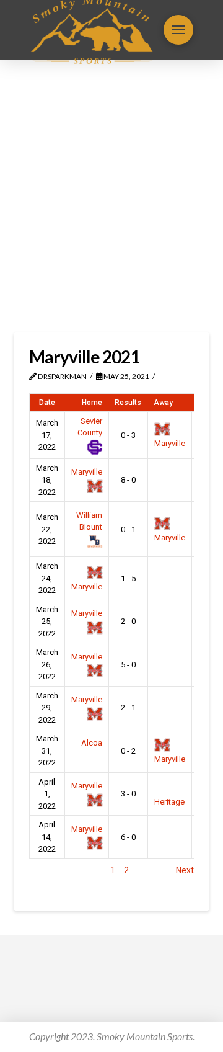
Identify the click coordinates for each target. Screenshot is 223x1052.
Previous (46, 870)
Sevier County (89, 427)
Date (47, 402)
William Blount (89, 521)
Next (185, 870)
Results (128, 402)
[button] (178, 30)
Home (92, 402)
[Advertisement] (111, 196)
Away (163, 402)
